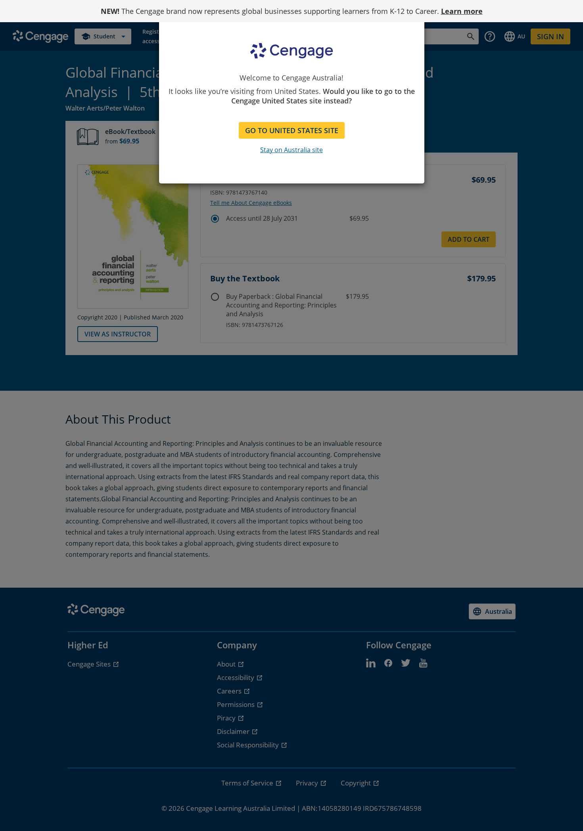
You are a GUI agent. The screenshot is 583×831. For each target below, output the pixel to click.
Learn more (462, 11)
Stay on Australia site (291, 149)
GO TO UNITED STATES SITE (291, 130)
